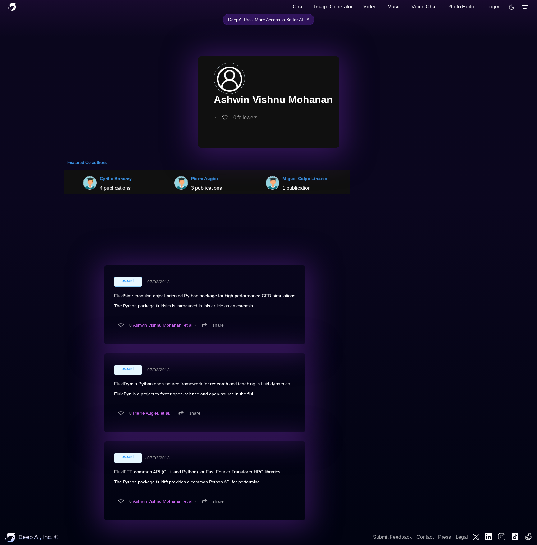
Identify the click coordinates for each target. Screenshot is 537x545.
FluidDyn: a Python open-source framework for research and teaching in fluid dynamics (202, 383)
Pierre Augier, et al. (151, 413)
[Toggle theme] (511, 7)
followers (245, 117)
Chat (298, 6)
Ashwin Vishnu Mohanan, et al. (163, 325)
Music (394, 6)
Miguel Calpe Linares (304, 178)
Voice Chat (424, 6)
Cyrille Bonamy (116, 178)
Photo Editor (462, 6)
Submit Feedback (392, 537)
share (218, 325)
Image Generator (333, 6)
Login (492, 6)
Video (370, 6)
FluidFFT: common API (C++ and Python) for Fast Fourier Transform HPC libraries (197, 471)
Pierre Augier (204, 178)
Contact (425, 537)
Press (444, 537)
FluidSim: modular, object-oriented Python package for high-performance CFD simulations (205, 295)
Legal (462, 537)
